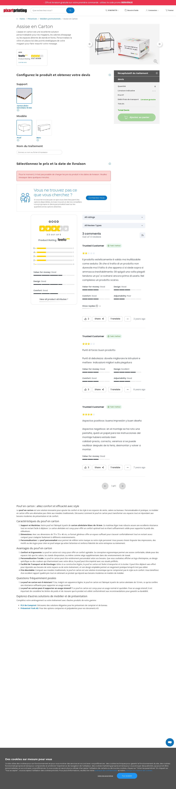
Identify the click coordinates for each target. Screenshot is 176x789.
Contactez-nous (96, 198)
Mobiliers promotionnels (50, 19)
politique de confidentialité (106, 770)
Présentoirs (32, 19)
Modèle (21, 116)
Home (22, 19)
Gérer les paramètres (105, 776)
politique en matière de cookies (138, 770)
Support (21, 84)
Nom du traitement (29, 146)
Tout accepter (127, 776)
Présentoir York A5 (29, 608)
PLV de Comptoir (28, 605)
